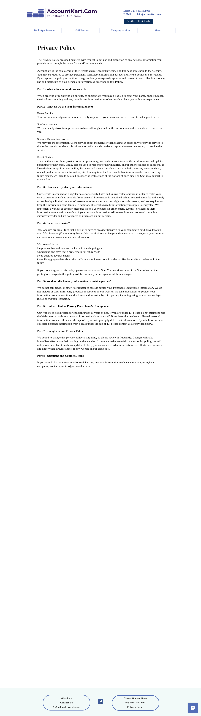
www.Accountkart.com (102, 70)
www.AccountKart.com (80, 63)
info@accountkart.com (78, 366)
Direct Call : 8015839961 (136, 10)
